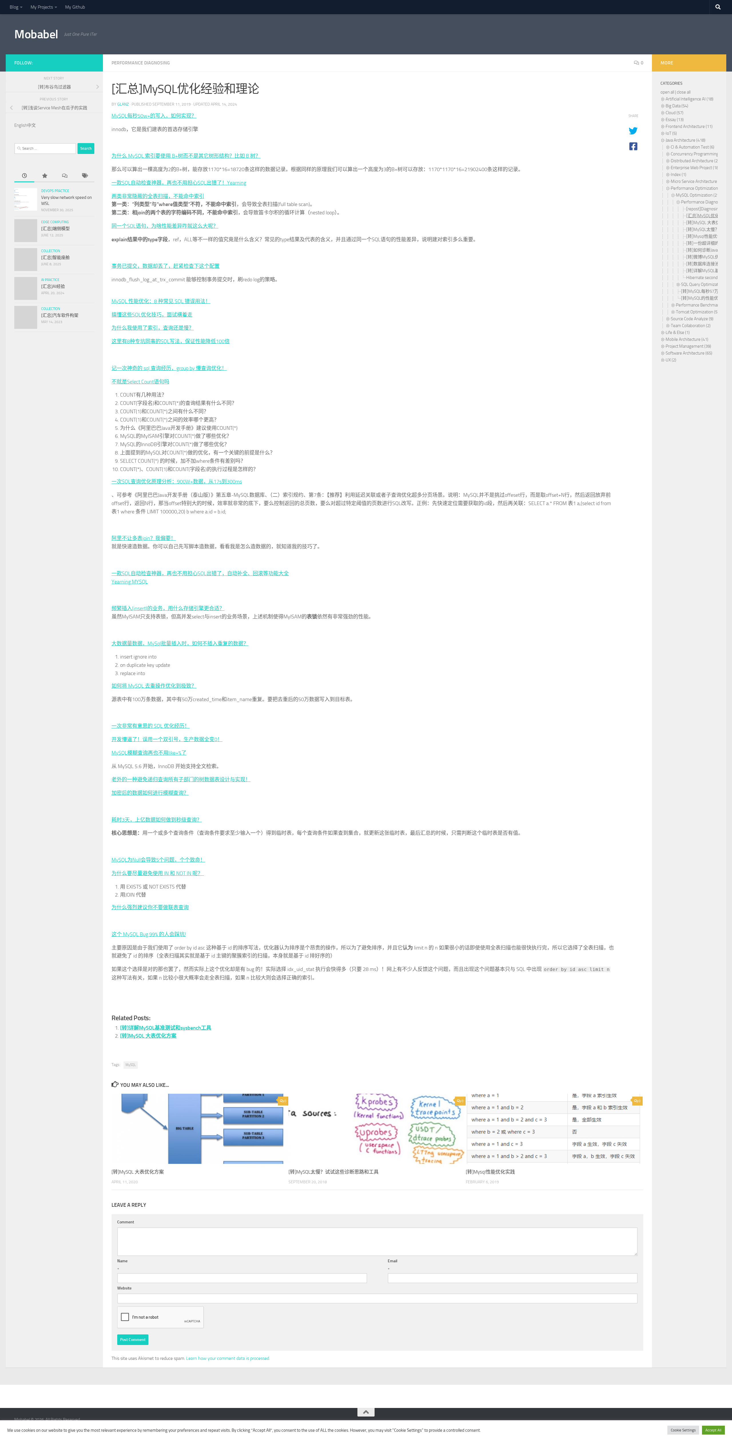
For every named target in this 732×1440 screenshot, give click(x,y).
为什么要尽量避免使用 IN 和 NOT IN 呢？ (158, 873)
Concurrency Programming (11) (698, 154)
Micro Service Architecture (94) (698, 181)
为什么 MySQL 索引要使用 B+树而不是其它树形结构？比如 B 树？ (186, 156)
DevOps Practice (55, 191)
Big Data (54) (677, 105)
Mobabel (36, 34)
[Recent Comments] (64, 176)
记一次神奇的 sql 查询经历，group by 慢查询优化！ (169, 368)
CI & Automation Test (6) (692, 147)
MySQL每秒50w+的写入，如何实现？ (154, 116)
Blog (14, 7)
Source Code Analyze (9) (692, 318)
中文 (31, 125)
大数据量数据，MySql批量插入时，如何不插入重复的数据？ (180, 643)
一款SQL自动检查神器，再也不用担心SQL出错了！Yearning (179, 183)
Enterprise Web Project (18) (695, 167)
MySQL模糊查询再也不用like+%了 (149, 753)
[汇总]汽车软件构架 (59, 315)
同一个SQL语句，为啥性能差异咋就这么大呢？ (165, 226)
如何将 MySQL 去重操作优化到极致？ (154, 686)
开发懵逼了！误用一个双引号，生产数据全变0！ (167, 739)
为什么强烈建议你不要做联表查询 (150, 907)
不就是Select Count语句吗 (140, 382)
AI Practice (50, 280)
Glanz (123, 104)
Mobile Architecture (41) (687, 339)
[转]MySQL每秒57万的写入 (706, 291)
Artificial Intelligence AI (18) (689, 99)
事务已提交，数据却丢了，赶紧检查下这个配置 (166, 266)
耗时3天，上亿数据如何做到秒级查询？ (157, 820)
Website (124, 1288)
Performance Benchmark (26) (702, 305)
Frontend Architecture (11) (689, 126)
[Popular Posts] (44, 176)
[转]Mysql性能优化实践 (490, 1172)
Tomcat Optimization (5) (697, 311)
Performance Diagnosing (141, 63)
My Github (75, 7)
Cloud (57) (674, 112)
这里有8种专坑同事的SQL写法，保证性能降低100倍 (171, 341)
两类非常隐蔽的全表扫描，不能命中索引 (158, 196)
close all (684, 92)
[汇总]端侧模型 (55, 228)
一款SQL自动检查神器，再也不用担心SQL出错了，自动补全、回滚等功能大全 (200, 573)
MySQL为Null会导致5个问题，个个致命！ (158, 860)
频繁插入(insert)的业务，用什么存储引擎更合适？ (168, 608)
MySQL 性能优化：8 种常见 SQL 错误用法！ (161, 301)
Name (122, 1261)
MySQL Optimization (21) (698, 195)
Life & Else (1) (678, 332)
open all (667, 92)
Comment (125, 1222)
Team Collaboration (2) (691, 325)
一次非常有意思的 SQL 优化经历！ (151, 726)
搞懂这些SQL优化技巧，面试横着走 (152, 315)
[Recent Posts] (24, 176)
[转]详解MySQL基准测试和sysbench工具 (165, 1028)
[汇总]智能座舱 (55, 257)
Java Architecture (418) (685, 140)
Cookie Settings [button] (683, 1430)
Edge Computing (55, 222)
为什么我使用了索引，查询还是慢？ (153, 328)
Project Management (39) (688, 346)
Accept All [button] (713, 1430)
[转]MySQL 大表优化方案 (148, 1036)
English (20, 125)
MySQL (131, 1065)
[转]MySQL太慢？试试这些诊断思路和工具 (334, 1172)
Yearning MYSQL (130, 582)
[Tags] (84, 176)
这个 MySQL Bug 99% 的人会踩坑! (149, 934)
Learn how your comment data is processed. (228, 1358)
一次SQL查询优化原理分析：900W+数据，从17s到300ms (177, 481)
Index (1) (678, 174)
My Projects (42, 7)
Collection (50, 251)
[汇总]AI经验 (53, 286)
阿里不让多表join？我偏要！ (144, 538)
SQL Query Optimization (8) (705, 284)
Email (392, 1261)
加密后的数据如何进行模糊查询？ (150, 793)
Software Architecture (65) (689, 353)
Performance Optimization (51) (698, 188)
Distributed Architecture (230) (697, 160)
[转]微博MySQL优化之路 (709, 257)
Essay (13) (675, 119)
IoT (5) (671, 133)
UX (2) (671, 360)
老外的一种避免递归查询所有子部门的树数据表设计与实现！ (181, 779)
